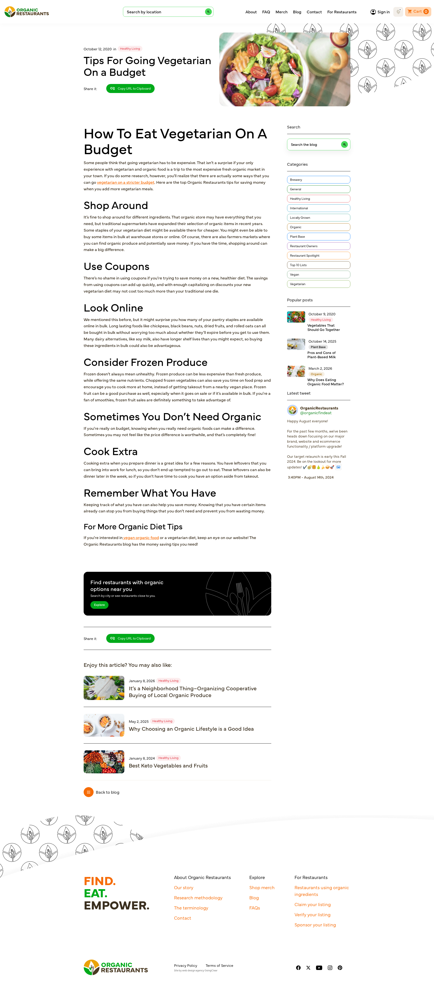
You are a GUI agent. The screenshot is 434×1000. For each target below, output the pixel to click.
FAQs (254, 908)
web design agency (193, 970)
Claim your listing (313, 904)
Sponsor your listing (315, 924)
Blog (297, 11)
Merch (282, 11)
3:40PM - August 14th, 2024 (311, 476)
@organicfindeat (316, 412)
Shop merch (262, 887)
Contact (314, 11)
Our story (183, 887)
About (251, 11)
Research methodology (198, 897)
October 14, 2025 (322, 341)
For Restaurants (341, 11)
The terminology (191, 908)
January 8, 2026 (142, 680)
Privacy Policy (185, 965)
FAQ (266, 11)
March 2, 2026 (320, 368)
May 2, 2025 (139, 721)
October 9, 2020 (322, 313)
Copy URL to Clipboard (134, 88)
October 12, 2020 (98, 48)
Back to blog (107, 792)
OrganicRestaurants (319, 407)
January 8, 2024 (142, 758)
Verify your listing (312, 914)
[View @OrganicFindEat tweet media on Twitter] (338, 467)
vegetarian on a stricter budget (125, 182)
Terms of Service (219, 965)
